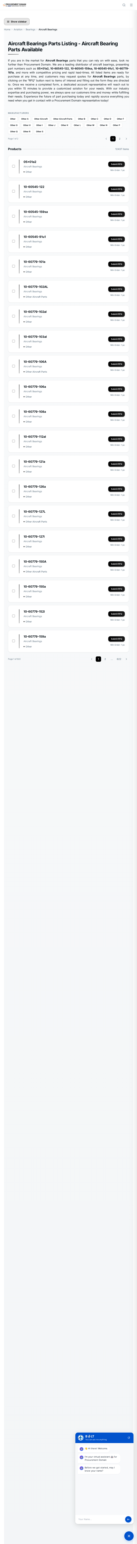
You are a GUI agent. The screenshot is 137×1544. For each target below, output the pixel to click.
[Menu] (131, 5)
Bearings (30, 29)
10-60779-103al (35, 336)
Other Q (14, 131)
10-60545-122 (34, 187)
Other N (103, 125)
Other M (90, 125)
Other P (116, 125)
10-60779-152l (34, 611)
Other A (25, 119)
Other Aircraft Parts (62, 119)
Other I (39, 125)
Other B (81, 119)
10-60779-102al (35, 311)
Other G (14, 125)
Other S (39, 131)
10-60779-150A (35, 561)
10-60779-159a (35, 636)
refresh (128, 1438)
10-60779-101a (34, 261)
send (128, 1519)
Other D (107, 119)
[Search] (124, 5)
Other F (120, 119)
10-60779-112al (35, 436)
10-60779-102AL (36, 286)
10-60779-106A (35, 361)
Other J (51, 125)
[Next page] (126, 138)
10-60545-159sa (36, 212)
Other (13, 119)
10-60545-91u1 (35, 237)
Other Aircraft (41, 119)
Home (7, 29)
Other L (77, 125)
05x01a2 (30, 162)
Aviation (18, 29)
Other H (27, 125)
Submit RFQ (116, 164)
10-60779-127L (34, 511)
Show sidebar (19, 21)
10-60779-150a (35, 586)
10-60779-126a (35, 486)
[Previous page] (106, 138)
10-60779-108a (35, 411)
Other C (94, 119)
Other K (64, 125)
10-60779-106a (35, 386)
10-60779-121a (34, 461)
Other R (26, 131)
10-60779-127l (34, 536)
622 (119, 659)
